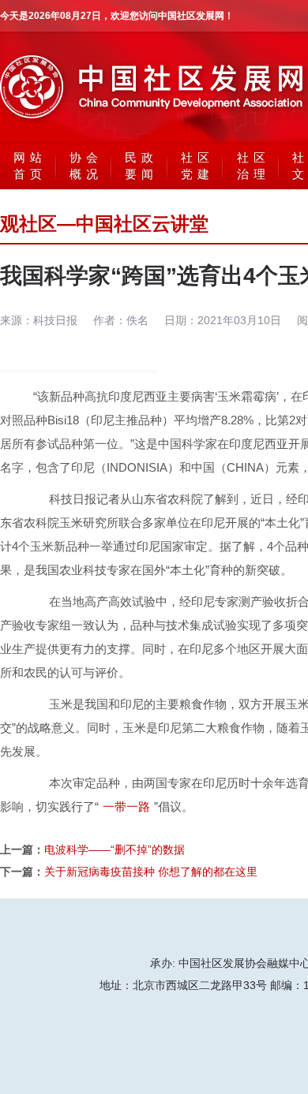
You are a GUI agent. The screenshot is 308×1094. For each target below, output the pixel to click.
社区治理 (253, 166)
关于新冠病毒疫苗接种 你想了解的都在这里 (150, 871)
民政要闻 (141, 166)
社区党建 (197, 166)
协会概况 (86, 166)
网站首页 (30, 166)
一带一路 (126, 806)
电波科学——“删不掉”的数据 (114, 849)
